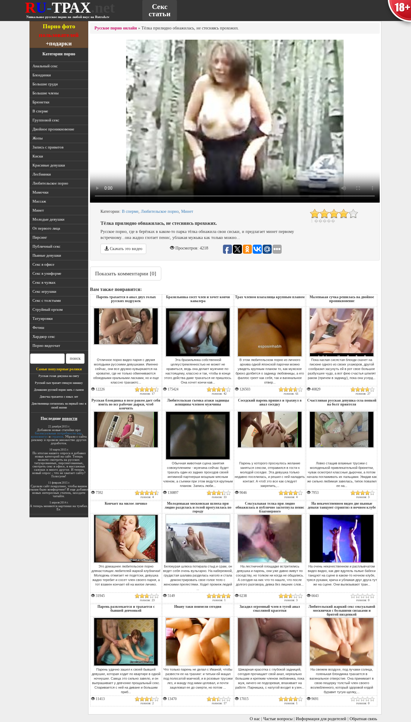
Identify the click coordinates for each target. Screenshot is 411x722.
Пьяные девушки (46, 255)
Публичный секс (46, 246)
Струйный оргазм (47, 309)
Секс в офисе (43, 264)
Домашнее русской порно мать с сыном (59, 389)
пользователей (59, 35)
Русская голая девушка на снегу (59, 376)
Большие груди (45, 84)
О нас (255, 719)
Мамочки (40, 192)
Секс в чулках (44, 282)
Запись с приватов (47, 147)
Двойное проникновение (53, 129)
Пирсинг (39, 237)
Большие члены (45, 93)
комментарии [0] (125, 274)
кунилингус (39, 436)
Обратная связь (363, 719)
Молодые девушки (48, 219)
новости (69, 418)
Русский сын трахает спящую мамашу (59, 382)
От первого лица (46, 228)
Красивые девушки (48, 165)
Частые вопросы (277, 719)
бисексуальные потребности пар (58, 433)
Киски (37, 156)
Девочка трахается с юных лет (59, 396)
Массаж (39, 201)
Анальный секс (45, 66)
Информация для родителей (321, 719)
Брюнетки (40, 102)
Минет (38, 210)
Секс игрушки (44, 291)
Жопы (37, 138)
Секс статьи (160, 10)
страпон (57, 436)
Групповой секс (45, 120)
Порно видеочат (46, 345)
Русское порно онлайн (115, 28)
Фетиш (38, 327)
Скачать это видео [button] (125, 248)
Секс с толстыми (46, 300)
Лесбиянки (41, 174)
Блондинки (41, 75)
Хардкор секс (43, 336)
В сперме (40, 111)
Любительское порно (50, 183)
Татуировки (42, 318)
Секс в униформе (46, 273)
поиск (75, 358)
